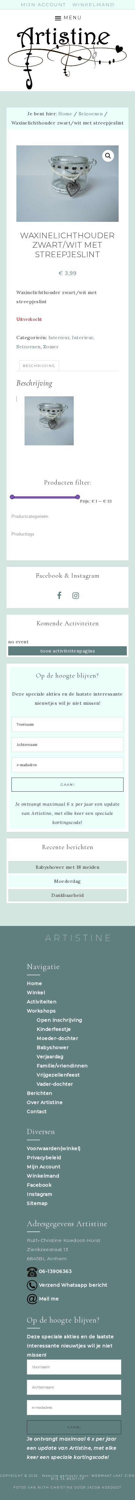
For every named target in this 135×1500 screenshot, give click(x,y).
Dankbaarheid (67, 895)
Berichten (39, 1093)
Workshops (41, 1011)
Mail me (48, 1299)
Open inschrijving (59, 1020)
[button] (108, 156)
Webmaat (101, 1475)
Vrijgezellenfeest (58, 1075)
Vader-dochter (55, 1084)
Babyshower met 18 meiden (67, 867)
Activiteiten (41, 1002)
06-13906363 (54, 1271)
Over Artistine (45, 1102)
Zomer (51, 347)
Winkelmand (43, 1176)
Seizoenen (91, 114)
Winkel (36, 993)
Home (34, 983)
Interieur (59, 337)
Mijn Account (43, 1167)
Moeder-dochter (57, 1038)
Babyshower (52, 1047)
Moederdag (67, 881)
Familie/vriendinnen (62, 1066)
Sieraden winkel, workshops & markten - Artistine (67, 58)
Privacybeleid (44, 1158)
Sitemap (37, 1203)
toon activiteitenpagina (67, 651)
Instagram (39, 1194)
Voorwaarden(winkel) (54, 1148)
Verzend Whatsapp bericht (72, 1285)
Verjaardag (50, 1057)
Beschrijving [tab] (39, 366)
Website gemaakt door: (66, 1475)
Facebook (39, 1185)
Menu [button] (73, 18)
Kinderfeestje (54, 1029)
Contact (37, 1111)
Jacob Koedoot (104, 1487)
